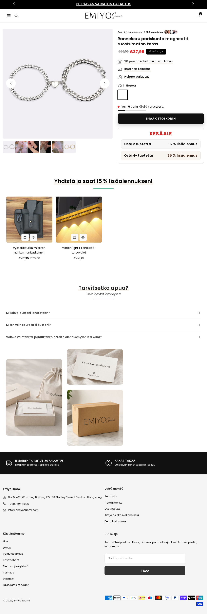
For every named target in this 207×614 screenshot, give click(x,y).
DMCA (7, 548)
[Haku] (16, 15)
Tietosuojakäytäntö (15, 566)
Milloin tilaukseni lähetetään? (28, 313)
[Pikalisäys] (25, 237)
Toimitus (8, 572)
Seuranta (111, 496)
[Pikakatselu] (33, 237)
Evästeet (8, 579)
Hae (5, 541)
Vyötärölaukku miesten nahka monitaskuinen (29, 250)
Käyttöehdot (11, 560)
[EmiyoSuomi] (103, 15)
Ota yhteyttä (112, 509)
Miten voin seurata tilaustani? (28, 325)
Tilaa (145, 571)
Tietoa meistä (114, 503)
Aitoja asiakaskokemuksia (122, 515)
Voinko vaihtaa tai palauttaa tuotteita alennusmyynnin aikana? (54, 337)
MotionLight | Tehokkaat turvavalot (79, 250)
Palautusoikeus (13, 554)
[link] (103, 4)
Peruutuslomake (115, 521)
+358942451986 (18, 504)
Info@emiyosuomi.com (23, 510)
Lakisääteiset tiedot (16, 585)
